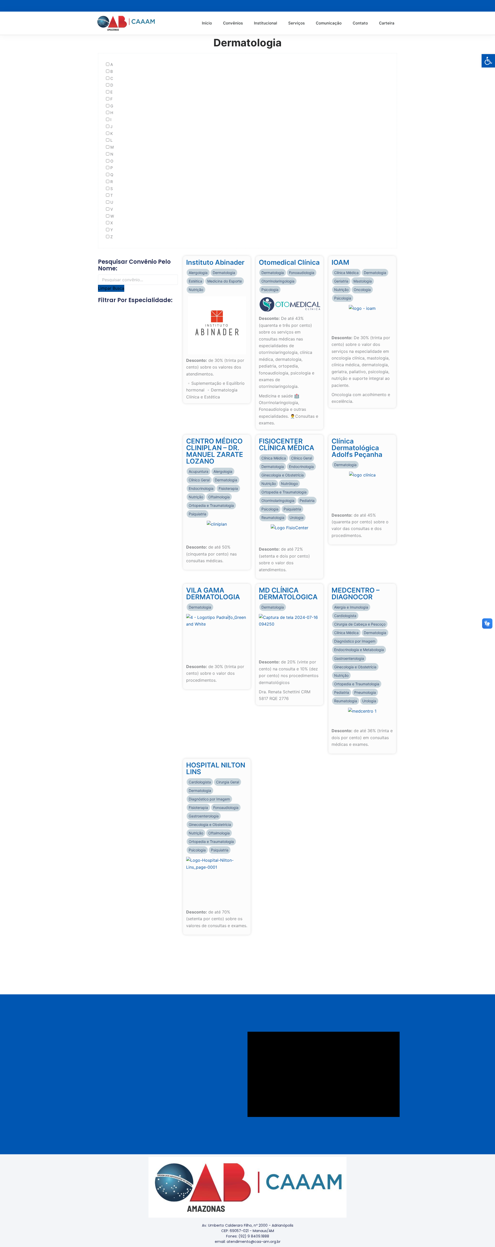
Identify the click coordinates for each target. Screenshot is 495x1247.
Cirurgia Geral (227, 782)
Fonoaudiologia (301, 272)
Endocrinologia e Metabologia (359, 649)
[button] (488, 60)
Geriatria (341, 281)
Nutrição (196, 289)
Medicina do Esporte (224, 281)
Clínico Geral (199, 480)
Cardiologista (345, 615)
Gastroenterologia (349, 658)
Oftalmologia (219, 497)
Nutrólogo (289, 483)
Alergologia (198, 272)
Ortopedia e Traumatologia (211, 505)
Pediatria (307, 500)
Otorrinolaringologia (277, 281)
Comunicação (329, 23)
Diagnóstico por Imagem (354, 641)
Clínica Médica (346, 272)
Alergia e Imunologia (351, 607)
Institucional (265, 23)
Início (207, 23)
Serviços (296, 23)
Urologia (296, 517)
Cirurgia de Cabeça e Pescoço (359, 624)
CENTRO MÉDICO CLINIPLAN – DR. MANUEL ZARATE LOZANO (214, 451)
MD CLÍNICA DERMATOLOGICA (288, 593)
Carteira (386, 23)
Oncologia (362, 289)
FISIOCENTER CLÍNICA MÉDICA (286, 444)
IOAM (340, 262)
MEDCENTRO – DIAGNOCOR (356, 593)
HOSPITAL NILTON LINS (215, 768)
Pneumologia (365, 692)
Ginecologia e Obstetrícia (282, 475)
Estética (195, 281)
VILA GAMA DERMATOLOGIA (213, 593)
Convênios (233, 23)
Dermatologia (224, 272)
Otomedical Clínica (289, 262)
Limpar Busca (111, 288)
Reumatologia (272, 517)
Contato (360, 23)
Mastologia (362, 281)
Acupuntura (198, 471)
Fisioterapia (228, 488)
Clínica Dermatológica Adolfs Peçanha (357, 447)
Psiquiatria (197, 514)
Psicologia (269, 289)
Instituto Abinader (215, 262)
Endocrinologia (201, 488)
